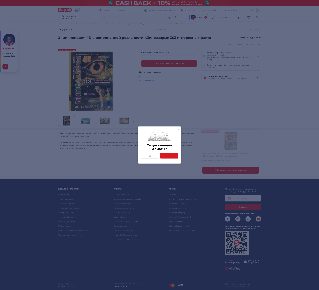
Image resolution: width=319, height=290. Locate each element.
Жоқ (150, 156)
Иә (169, 156)
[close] (179, 129)
